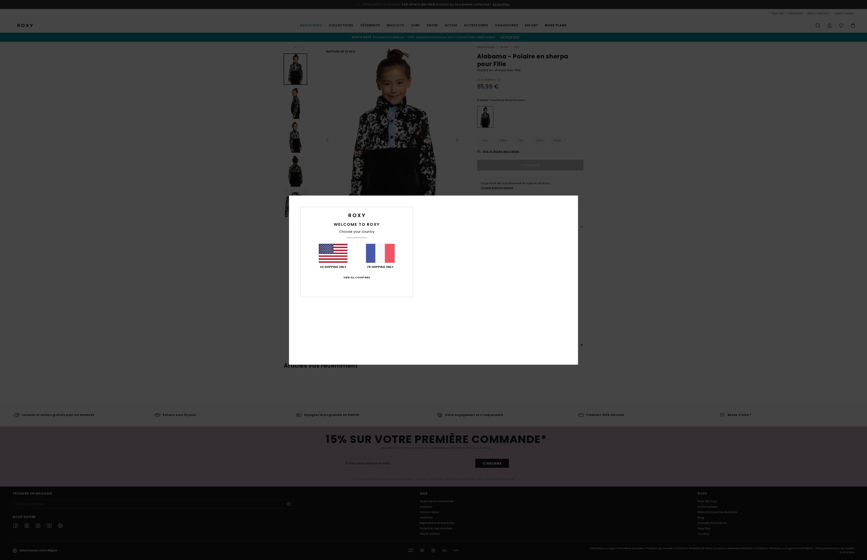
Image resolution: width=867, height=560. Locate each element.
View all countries (356, 277)
